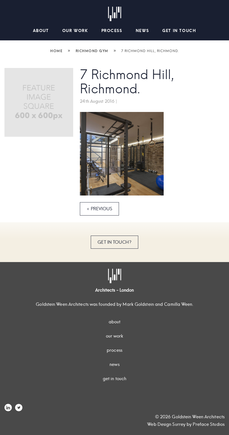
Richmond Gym (92, 50)
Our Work (75, 30)
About (41, 30)
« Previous (99, 209)
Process (111, 30)
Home (56, 50)
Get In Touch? (114, 242)
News (142, 30)
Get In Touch (179, 30)
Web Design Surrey (166, 424)
